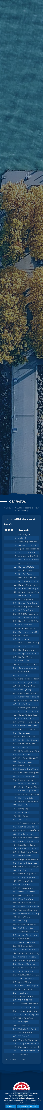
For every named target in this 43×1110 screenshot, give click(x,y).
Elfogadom (11, 1106)
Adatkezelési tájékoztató (28, 1106)
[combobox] (8, 519)
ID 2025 (9, 530)
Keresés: (8, 524)
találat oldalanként (21, 519)
